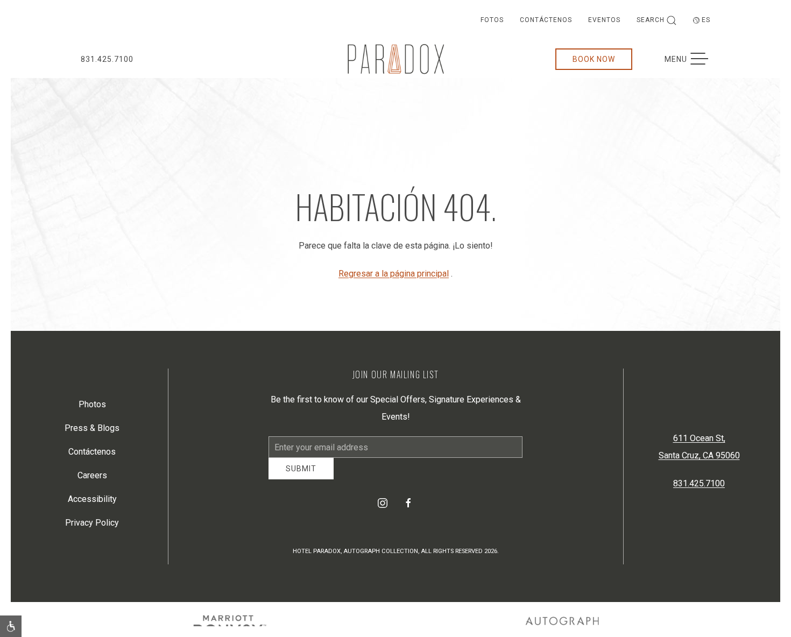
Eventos (604, 20)
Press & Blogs (92, 432)
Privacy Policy (92, 526)
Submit (301, 476)
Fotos (492, 20)
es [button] (706, 20)
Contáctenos (546, 20)
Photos (92, 408)
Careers (92, 479)
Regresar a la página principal (393, 273)
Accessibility (92, 503)
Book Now (594, 59)
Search (651, 20)
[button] (11, 626)
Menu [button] (692, 59)
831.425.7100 (107, 59)
